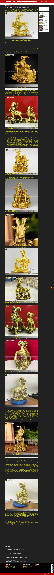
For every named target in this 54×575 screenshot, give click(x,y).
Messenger (52, 570)
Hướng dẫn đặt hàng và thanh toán (27, 566)
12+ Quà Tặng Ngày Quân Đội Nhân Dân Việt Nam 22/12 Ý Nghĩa (14, 549)
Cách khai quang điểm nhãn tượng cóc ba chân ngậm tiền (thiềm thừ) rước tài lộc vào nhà (45, 16)
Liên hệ (39, 3)
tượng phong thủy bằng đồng (16, 457)
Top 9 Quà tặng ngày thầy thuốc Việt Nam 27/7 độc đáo (13, 553)
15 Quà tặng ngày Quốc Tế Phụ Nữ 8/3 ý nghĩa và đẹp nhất (45, 26)
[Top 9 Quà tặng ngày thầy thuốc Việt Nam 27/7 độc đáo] (41, 29)
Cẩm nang (23, 3)
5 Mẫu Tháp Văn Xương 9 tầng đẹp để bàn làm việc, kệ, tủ (13, 560)
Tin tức (27, 3)
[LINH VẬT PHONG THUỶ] (10, 1)
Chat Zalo (52, 568)
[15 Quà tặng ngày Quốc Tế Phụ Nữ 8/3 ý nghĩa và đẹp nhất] (41, 26)
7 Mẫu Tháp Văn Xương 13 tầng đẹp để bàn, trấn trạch (13, 558)
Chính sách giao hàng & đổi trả (27, 567)
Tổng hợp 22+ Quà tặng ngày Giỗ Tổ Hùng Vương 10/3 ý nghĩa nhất (14, 557)
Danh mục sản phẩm (9, 3)
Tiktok (52, 566)
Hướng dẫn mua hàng (33, 3)
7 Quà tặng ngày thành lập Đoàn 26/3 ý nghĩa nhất (12, 550)
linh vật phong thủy (16, 89)
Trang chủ (18, 3)
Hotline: (45, 1)
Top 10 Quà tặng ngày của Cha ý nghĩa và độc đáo (12, 554)
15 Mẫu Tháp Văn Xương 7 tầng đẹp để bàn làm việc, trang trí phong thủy (15, 561)
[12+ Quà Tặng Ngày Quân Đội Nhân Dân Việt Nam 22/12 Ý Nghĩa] (41, 19)
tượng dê (25, 91)
